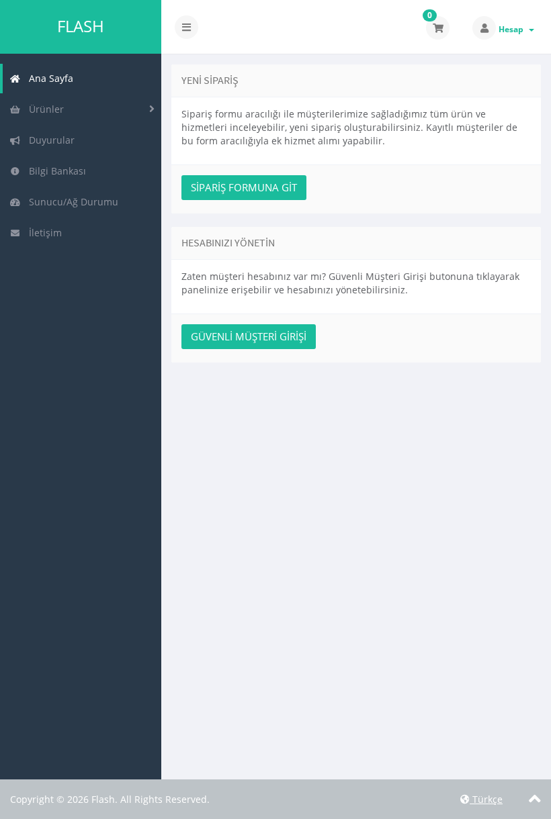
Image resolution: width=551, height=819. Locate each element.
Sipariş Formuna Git (244, 187)
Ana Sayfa (48, 78)
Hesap (513, 29)
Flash (80, 26)
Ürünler (44, 109)
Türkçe (486, 799)
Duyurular (49, 140)
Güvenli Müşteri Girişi (248, 336)
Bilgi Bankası (55, 170)
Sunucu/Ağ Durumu (71, 201)
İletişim (43, 232)
